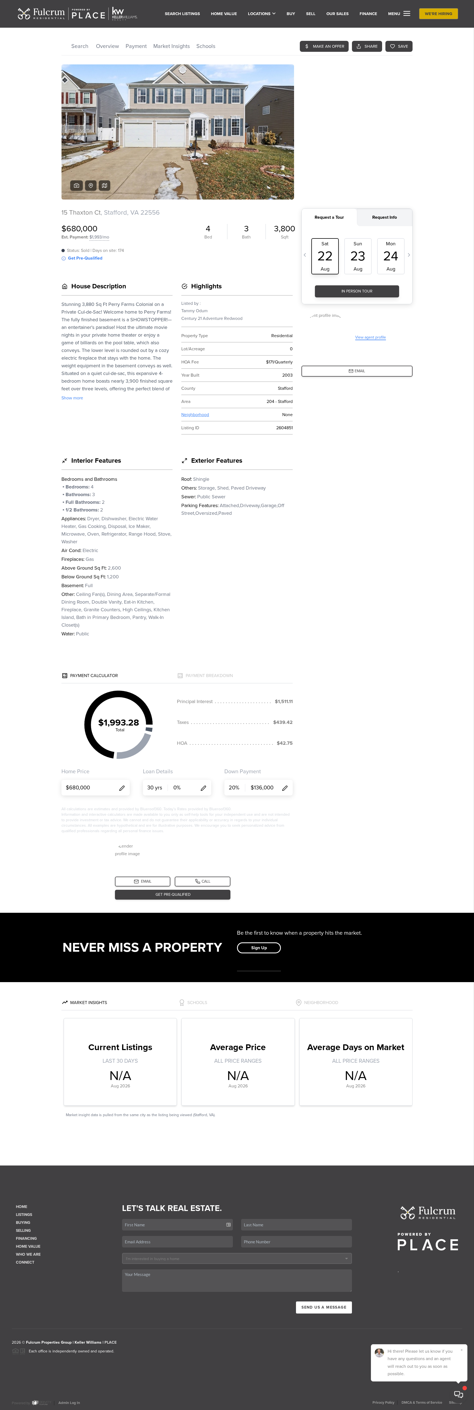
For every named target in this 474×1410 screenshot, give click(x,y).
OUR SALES (337, 13)
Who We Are (28, 1254)
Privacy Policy (383, 1402)
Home (21, 1206)
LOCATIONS (259, 13)
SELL (310, 13)
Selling (23, 1230)
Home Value (224, 13)
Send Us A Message (323, 1307)
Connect (25, 1262)
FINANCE (368, 13)
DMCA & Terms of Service (422, 1402)
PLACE (111, 1342)
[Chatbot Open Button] (458, 1394)
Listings (24, 1214)
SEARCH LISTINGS (182, 13)
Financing (26, 1238)
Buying (23, 1222)
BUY (291, 13)
